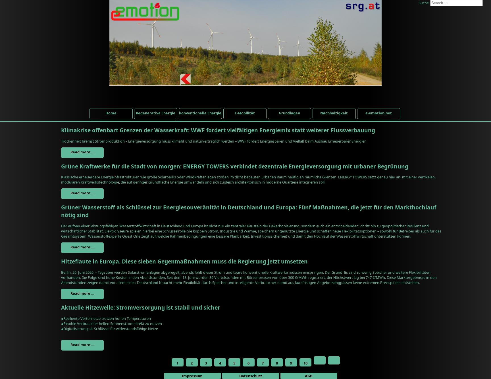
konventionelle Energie (200, 113)
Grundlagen (289, 113)
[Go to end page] (334, 360)
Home (110, 113)
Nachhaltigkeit (334, 113)
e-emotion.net (378, 113)
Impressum (192, 375)
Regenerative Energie (155, 113)
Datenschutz (250, 375)
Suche (424, 2)
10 (305, 363)
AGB (309, 375)
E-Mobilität (245, 113)
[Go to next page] (320, 360)
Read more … (82, 152)
